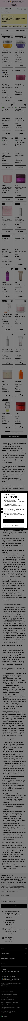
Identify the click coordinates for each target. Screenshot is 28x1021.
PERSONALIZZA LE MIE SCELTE (13, 525)
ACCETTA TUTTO (13, 520)
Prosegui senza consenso (9, 494)
